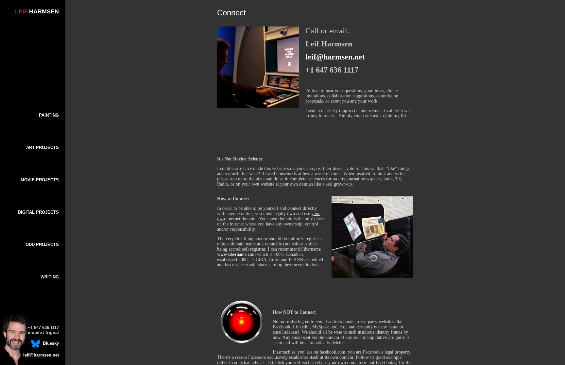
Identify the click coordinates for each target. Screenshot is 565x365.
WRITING (50, 276)
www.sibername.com (236, 254)
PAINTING (49, 115)
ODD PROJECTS (42, 244)
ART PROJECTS (42, 147)
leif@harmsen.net (41, 355)
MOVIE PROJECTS (40, 179)
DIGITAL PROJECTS (38, 212)
